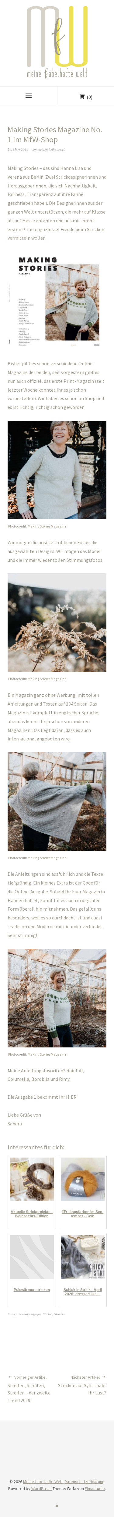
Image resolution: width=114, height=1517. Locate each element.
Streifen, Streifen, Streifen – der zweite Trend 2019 (29, 1389)
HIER (71, 1097)
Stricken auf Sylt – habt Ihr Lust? (82, 1385)
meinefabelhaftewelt (51, 149)
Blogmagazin (31, 1314)
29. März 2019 (18, 149)
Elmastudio (95, 1488)
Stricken (59, 1314)
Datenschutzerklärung (84, 1481)
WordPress (41, 1488)
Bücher (47, 1314)
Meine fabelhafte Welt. (43, 1481)
